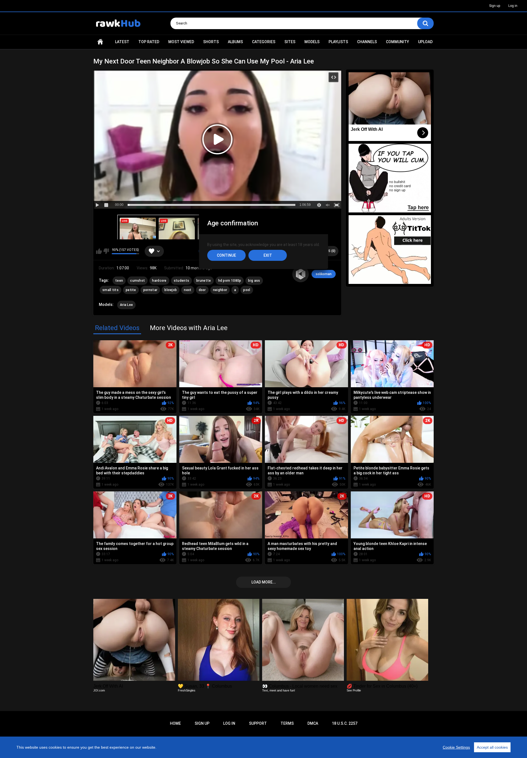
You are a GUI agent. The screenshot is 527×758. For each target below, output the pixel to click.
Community (397, 42)
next (187, 290)
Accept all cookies (492, 747)
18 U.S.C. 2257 (344, 723)
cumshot (137, 281)
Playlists (338, 42)
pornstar (150, 290)
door (202, 290)
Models (311, 42)
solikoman (324, 274)
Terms (287, 723)
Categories (263, 42)
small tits (110, 290)
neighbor (220, 290)
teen (119, 281)
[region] (263, 747)
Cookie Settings (456, 747)
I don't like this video (106, 251)
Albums (235, 42)
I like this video (99, 251)
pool (246, 290)
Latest (122, 42)
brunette (203, 281)
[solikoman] (300, 274)
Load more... (263, 582)
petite (131, 290)
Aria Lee (126, 305)
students (181, 281)
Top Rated (148, 42)
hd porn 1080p (229, 281)
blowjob (170, 290)
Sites (289, 42)
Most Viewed (181, 42)
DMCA (312, 723)
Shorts (211, 42)
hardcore (159, 281)
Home (100, 42)
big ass (254, 281)
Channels (367, 42)
